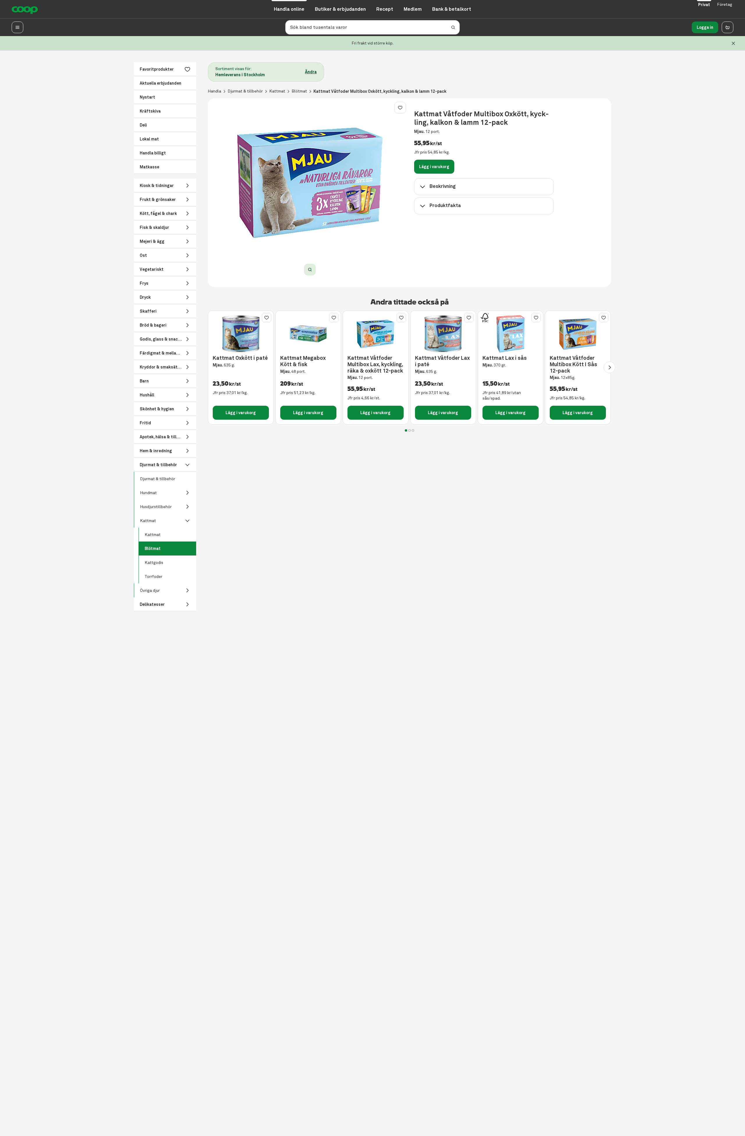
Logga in (705, 27)
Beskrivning (443, 186)
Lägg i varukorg (434, 166)
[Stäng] (733, 43)
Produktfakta (445, 205)
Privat (704, 4)
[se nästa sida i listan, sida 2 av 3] (609, 367)
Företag (724, 4)
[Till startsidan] (25, 9)
